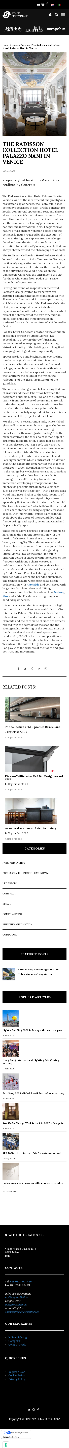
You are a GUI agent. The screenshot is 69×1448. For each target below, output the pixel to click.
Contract (9, 893)
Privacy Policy (16, 1379)
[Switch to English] (53, 4)
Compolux (10, 934)
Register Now (16, 1371)
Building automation (17, 924)
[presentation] (9, 92)
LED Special (10, 883)
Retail (7, 903)
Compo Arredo (20, 44)
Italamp (59, 592)
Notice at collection (11, 1437)
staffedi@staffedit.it (16, 1297)
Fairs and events (14, 862)
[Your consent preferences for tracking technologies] (6, 1445)
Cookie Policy (16, 1375)
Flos (5, 596)
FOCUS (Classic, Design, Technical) (26, 873)
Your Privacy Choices (19, 1433)
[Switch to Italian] (59, 4)
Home (6, 44)
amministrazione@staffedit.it (22, 1311)
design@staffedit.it (16, 1304)
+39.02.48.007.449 (21, 1281)
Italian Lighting (17, 1337)
